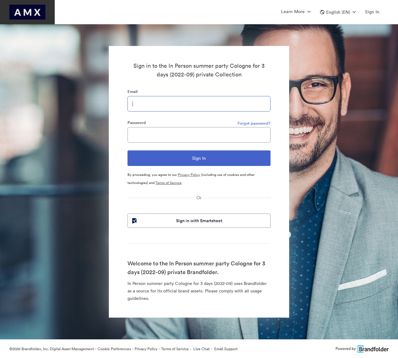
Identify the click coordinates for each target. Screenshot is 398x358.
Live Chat (201, 348)
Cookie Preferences (114, 348)
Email (132, 91)
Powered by (346, 348)
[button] (337, 12)
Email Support (225, 348)
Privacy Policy (189, 174)
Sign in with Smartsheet (199, 221)
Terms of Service (168, 182)
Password (136, 122)
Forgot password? (254, 123)
